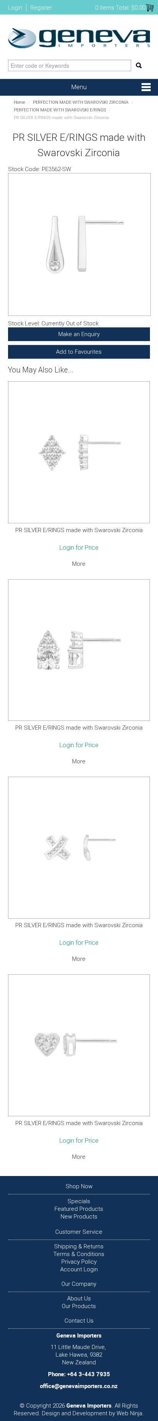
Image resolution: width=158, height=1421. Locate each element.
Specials (78, 1201)
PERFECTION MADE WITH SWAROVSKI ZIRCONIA (80, 102)
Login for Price (79, 547)
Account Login (79, 1269)
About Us (79, 1298)
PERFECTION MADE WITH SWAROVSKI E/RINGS (60, 110)
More (79, 563)
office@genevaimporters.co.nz (79, 1386)
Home (19, 102)
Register (41, 7)
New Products (79, 1216)
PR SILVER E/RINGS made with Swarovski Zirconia (79, 530)
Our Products (79, 1306)
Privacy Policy (79, 1261)
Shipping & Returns (79, 1246)
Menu (79, 87)
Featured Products (78, 1208)
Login (15, 7)
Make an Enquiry (79, 334)
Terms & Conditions (78, 1254)
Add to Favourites (79, 351)
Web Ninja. (130, 1413)
